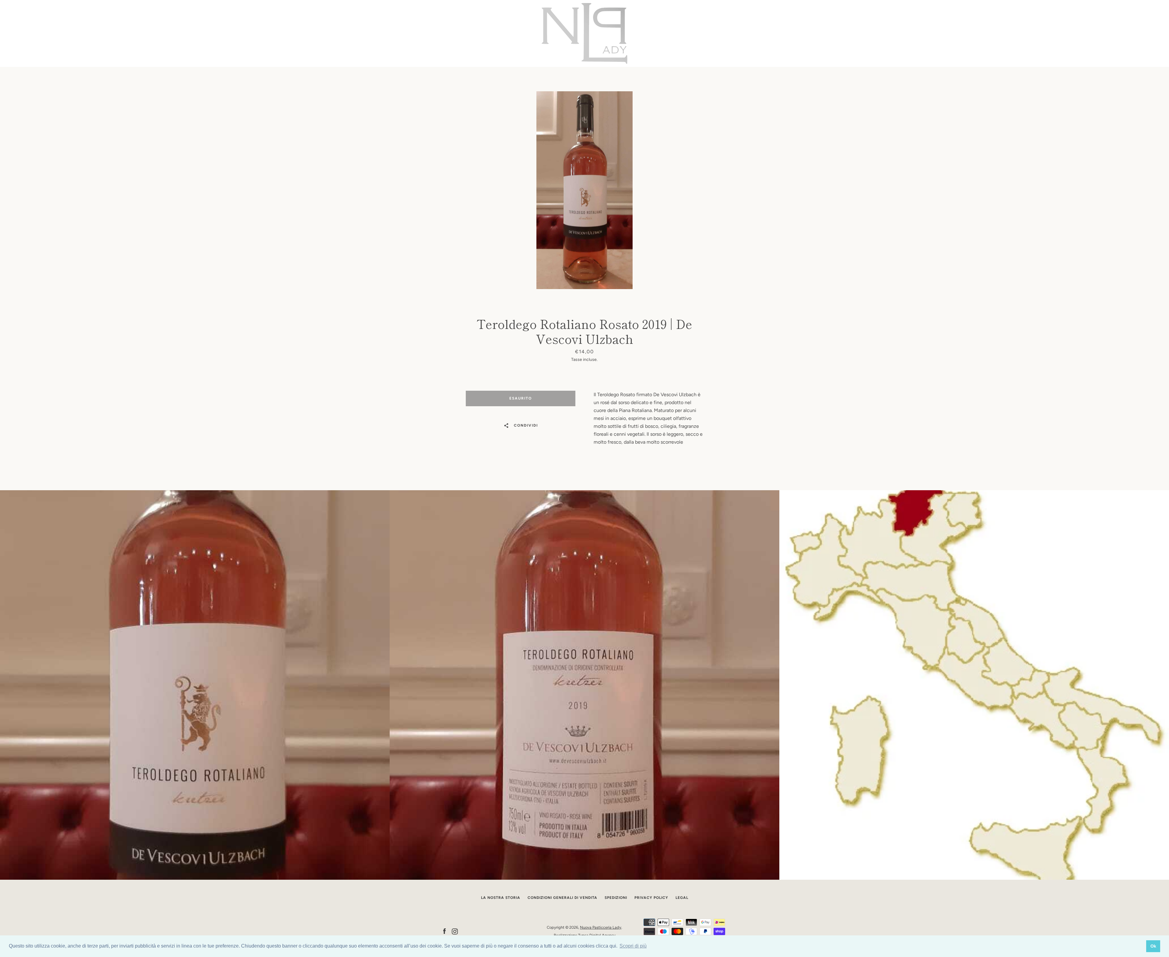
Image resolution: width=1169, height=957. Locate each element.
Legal (682, 898)
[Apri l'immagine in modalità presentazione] (584, 190)
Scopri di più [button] (633, 945)
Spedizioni (616, 898)
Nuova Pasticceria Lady (600, 927)
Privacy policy (651, 898)
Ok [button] (1153, 946)
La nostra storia (500, 898)
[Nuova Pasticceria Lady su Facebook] (444, 931)
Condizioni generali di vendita (562, 898)
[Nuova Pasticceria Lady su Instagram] (455, 931)
